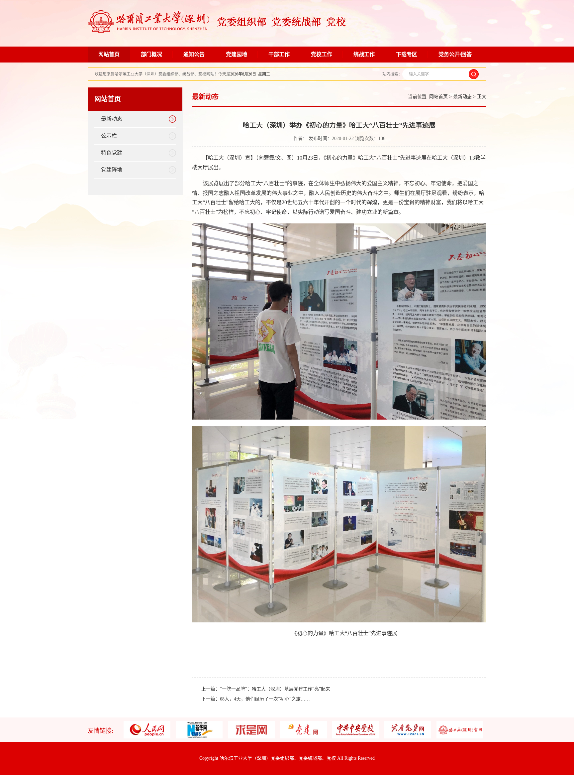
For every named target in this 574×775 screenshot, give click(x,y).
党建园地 (236, 54)
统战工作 (364, 54)
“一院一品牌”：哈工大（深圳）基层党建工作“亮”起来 (275, 689)
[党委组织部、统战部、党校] (217, 31)
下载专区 (406, 54)
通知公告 (194, 54)
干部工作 (279, 54)
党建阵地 (111, 170)
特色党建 (111, 153)
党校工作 (321, 54)
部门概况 (151, 54)
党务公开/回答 (455, 54)
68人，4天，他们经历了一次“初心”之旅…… (265, 699)
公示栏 (109, 136)
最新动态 (111, 119)
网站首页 (109, 54)
